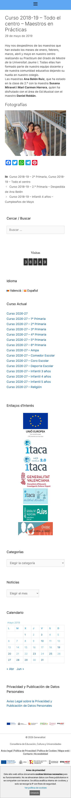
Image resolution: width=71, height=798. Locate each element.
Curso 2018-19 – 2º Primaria (28, 176)
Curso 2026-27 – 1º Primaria (26, 318)
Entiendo (35, 793)
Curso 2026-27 (17, 313)
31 (42, 659)
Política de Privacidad (25, 750)
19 (58, 647)
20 (9, 653)
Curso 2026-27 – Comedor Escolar (31, 355)
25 (50, 653)
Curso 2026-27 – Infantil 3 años (29, 371)
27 (9, 659)
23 (34, 653)
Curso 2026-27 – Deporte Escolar (30, 366)
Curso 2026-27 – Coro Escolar (28, 360)
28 (17, 659)
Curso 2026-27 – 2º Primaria (26, 324)
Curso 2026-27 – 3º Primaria (26, 329)
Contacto (28, 754)
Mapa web (63, 750)
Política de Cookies (47, 750)
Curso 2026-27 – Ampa (23, 350)
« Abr (10, 669)
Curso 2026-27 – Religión (24, 387)
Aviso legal (6, 750)
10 (42, 640)
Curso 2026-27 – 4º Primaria (26, 334)
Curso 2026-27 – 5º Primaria (26, 339)
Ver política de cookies (36, 788)
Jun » (20, 669)
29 (26, 659)
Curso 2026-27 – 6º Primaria (26, 345)
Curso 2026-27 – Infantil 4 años (29, 376)
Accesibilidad (41, 754)
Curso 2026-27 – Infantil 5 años (29, 381)
